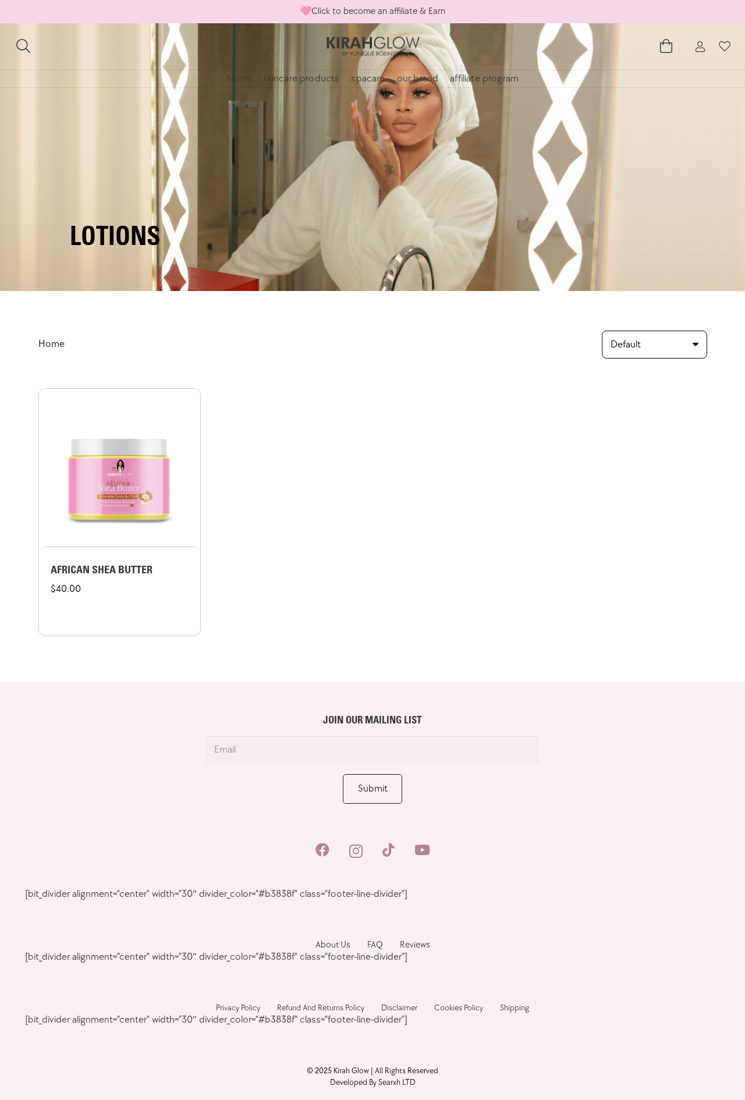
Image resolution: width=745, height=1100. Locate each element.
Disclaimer (399, 1008)
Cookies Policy (458, 1008)
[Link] (372, 46)
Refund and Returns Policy (320, 1008)
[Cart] (666, 46)
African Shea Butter (101, 571)
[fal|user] (700, 47)
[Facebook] (322, 850)
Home (51, 344)
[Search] (23, 47)
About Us (332, 944)
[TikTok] (388, 850)
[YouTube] (422, 850)
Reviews (415, 944)
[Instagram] (356, 850)
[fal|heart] (724, 47)
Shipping (514, 1008)
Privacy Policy (238, 1008)
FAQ (375, 944)
